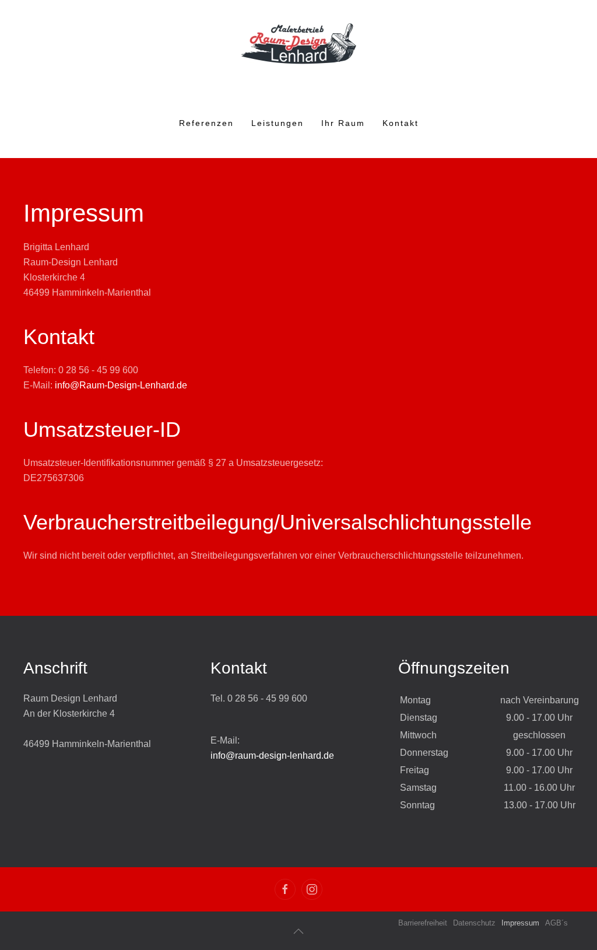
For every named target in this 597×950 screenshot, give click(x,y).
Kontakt (400, 123)
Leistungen (277, 123)
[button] (298, 931)
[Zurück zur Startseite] (298, 44)
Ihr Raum (343, 123)
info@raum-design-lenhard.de (272, 755)
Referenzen (206, 123)
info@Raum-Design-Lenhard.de (121, 385)
